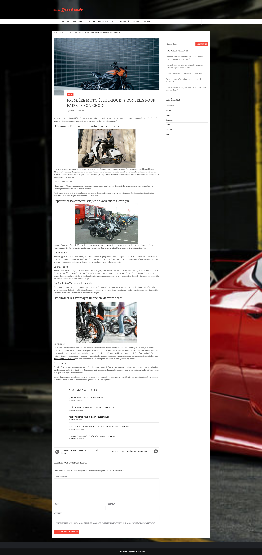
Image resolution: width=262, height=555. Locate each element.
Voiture (136, 22)
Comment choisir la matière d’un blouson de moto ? (92, 436)
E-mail (111, 504)
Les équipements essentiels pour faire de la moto (91, 407)
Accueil (66, 22)
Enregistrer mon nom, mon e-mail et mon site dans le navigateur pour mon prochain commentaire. (105, 523)
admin (72, 111)
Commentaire (61, 476)
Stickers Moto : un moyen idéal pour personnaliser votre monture (99, 427)
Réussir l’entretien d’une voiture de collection (184, 73)
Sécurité (124, 22)
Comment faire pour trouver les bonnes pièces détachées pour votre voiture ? (184, 58)
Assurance (78, 22)
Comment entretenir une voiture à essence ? (79, 451)
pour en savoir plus (109, 245)
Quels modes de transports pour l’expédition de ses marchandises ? (186, 88)
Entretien (103, 22)
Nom (56, 504)
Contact (147, 22)
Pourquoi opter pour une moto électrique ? (89, 417)
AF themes (141, 552)
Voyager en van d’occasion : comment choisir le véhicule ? (184, 80)
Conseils (91, 22)
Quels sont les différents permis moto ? (87, 398)
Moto (114, 22)
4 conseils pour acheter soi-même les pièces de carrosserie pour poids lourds (184, 66)
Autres (168, 110)
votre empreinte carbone (64, 359)
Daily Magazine (129, 552)
